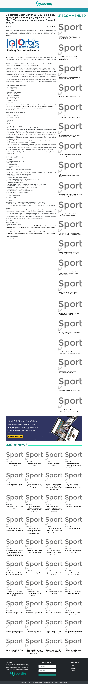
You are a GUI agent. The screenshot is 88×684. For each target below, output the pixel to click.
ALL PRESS (40, 10)
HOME (25, 10)
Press (72, 667)
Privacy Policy (63, 682)
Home (72, 665)
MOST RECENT (32, 10)
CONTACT (47, 10)
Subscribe (47, 675)
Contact (73, 670)
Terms (56, 682)
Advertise (73, 668)
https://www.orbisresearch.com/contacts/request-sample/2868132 (23, 65)
